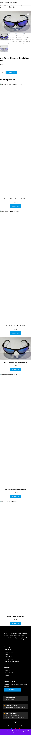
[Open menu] (29, 2)
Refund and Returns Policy (13, 661)
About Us (8, 649)
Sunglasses (14, 6)
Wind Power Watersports (9, 2)
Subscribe (12, 689)
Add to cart (12, 72)
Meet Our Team (9, 652)
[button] (28, 14)
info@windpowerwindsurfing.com (15, 707)
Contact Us (8, 656)
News (6, 654)
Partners (7, 675)
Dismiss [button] (15, 733)
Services (7, 670)
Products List (9, 673)
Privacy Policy (9, 659)
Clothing (7, 6)
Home (2, 6)
